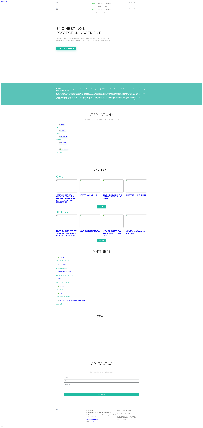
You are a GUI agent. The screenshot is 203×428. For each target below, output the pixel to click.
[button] (66, 48)
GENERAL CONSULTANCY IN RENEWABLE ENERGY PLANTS (90, 231)
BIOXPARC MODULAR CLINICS (136, 195)
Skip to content (4, 1)
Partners (98, 6)
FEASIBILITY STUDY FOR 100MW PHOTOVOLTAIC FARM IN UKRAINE (136, 232)
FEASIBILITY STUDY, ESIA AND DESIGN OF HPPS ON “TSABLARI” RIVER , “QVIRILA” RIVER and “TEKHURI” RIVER (66, 232)
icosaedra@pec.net (94, 422)
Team (105, 6)
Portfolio (108, 3)
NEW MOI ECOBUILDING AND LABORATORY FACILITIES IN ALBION (112, 196)
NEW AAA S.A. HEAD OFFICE (89, 195)
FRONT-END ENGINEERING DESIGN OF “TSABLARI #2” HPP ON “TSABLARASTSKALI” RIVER (113, 232)
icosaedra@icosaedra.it (92, 419)
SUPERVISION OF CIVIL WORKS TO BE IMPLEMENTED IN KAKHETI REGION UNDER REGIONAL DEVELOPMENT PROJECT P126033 (66, 198)
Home (93, 3)
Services (100, 3)
